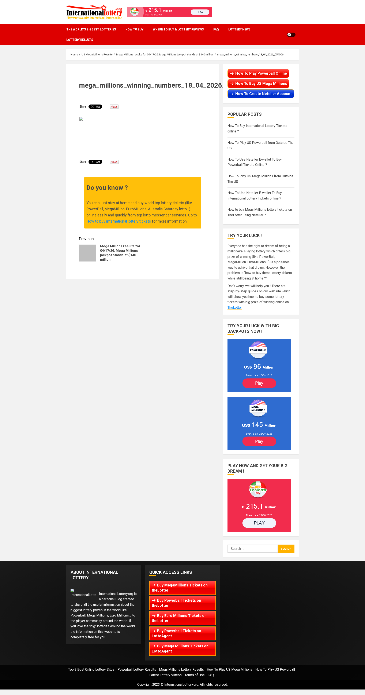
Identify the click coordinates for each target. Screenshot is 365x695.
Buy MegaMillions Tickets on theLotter (180, 587)
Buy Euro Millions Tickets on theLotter (179, 618)
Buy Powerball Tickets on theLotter (176, 603)
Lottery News (239, 29)
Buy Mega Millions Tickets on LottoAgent (180, 648)
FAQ (216, 29)
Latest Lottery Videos (165, 675)
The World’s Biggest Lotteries (91, 29)
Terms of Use (195, 675)
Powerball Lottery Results (136, 669)
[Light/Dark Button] (291, 35)
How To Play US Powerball (275, 669)
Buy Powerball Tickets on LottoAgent (176, 633)
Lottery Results (79, 39)
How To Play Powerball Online (261, 73)
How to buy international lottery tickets (118, 221)
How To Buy (134, 29)
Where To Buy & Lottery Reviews (178, 29)
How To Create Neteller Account (263, 93)
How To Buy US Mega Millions (261, 83)
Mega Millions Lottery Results (181, 669)
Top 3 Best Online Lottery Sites (91, 669)
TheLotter (234, 308)
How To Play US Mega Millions (229, 669)
